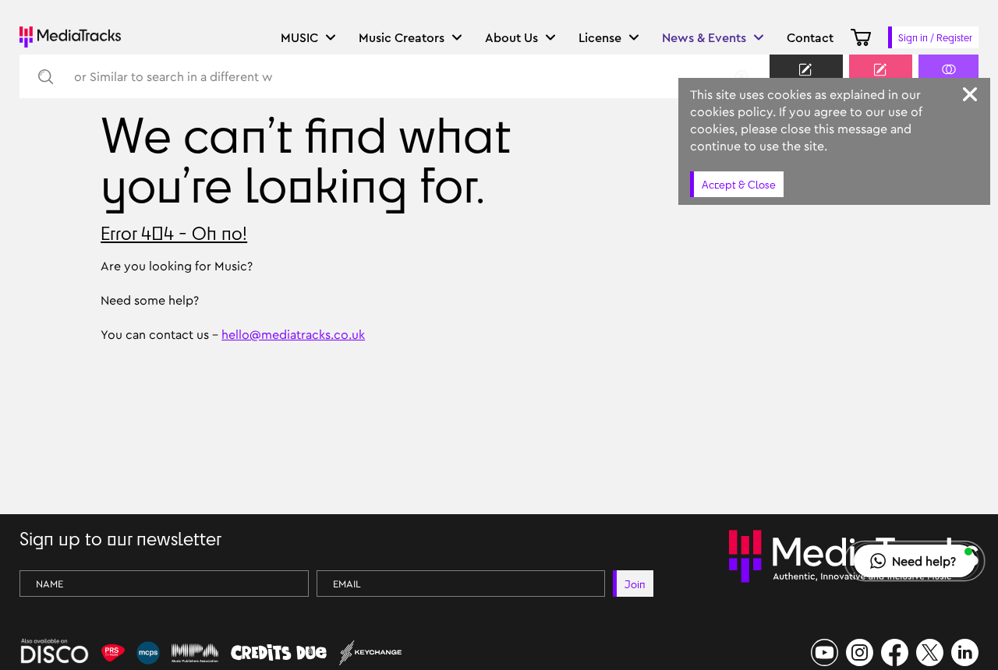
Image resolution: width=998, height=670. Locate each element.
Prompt (880, 83)
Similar (948, 83)
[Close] (970, 94)
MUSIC (299, 37)
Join (635, 584)
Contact (810, 37)
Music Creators (401, 37)
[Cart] (860, 37)
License (600, 37)
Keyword (806, 83)
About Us (511, 37)
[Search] (45, 76)
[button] (914, 561)
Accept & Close (739, 184)
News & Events (704, 37)
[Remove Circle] (741, 76)
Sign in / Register (935, 37)
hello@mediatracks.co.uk (293, 334)
